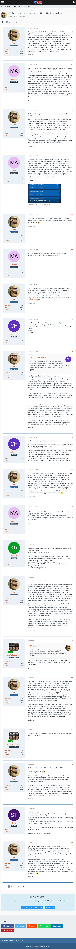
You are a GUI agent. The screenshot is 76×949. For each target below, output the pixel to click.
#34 (72, 577)
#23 (72, 110)
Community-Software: (38, 946)
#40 (72, 842)
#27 (72, 284)
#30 (72, 437)
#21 (72, 28)
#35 (72, 640)
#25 (72, 215)
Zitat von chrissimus (38, 357)
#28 (72, 319)
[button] (2, 2)
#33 (72, 541)
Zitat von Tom (35, 646)
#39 (72, 808)
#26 (72, 249)
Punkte (6, 51)
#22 (72, 64)
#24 (72, 156)
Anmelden (50, 907)
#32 (72, 506)
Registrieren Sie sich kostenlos (46, 901)
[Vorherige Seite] (2, 22)
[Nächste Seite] (21, 22)
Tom (11, 16)
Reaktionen (8, 49)
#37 (72, 729)
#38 (72, 764)
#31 (72, 470)
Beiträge (7, 53)
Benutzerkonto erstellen (32, 907)
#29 (72, 352)
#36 (72, 677)
